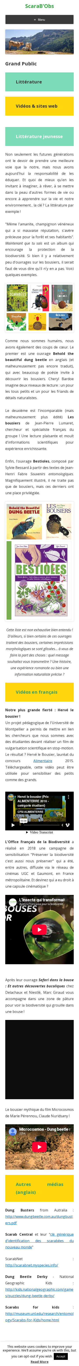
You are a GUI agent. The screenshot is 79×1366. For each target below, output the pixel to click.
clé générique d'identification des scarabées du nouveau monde (39, 1241)
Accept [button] (60, 1356)
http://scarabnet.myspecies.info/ (31, 1265)
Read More (39, 1361)
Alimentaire (42, 760)
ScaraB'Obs (39, 6)
